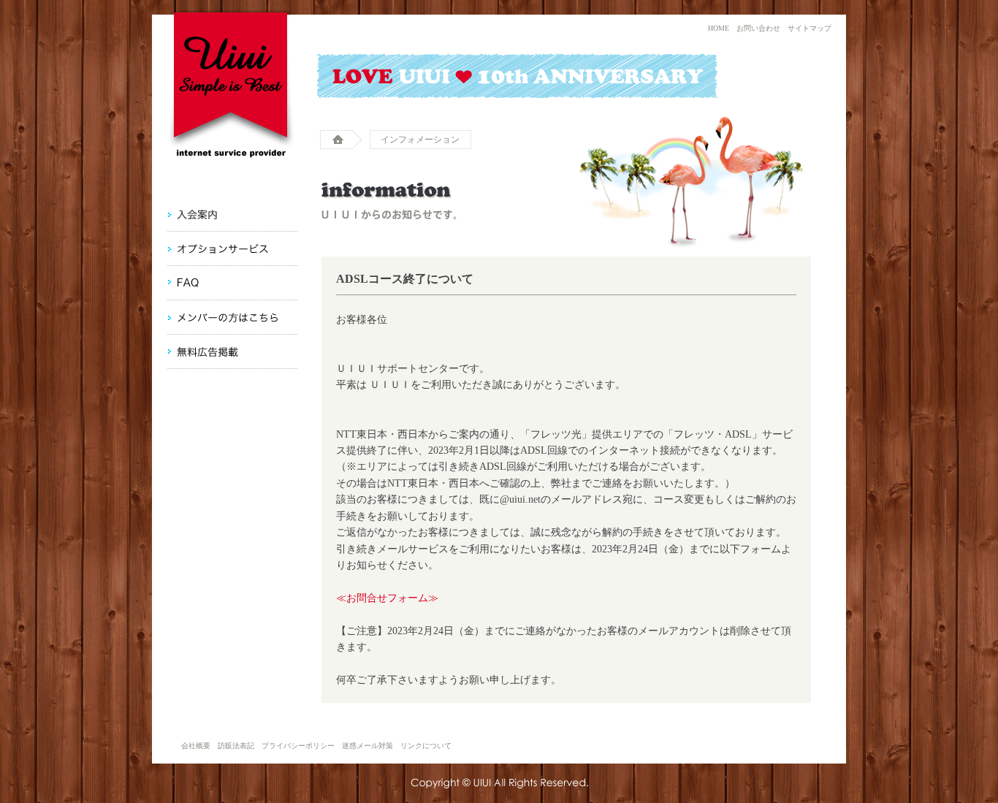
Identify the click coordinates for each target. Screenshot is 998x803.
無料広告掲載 (202, 352)
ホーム (341, 139)
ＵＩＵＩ (232, 80)
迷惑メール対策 (367, 746)
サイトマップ (809, 28)
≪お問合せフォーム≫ (387, 598)
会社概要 (195, 746)
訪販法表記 (236, 746)
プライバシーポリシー (298, 746)
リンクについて (426, 746)
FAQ (183, 282)
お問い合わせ (758, 28)
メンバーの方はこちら (222, 317)
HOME (718, 28)
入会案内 (192, 214)
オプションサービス (217, 249)
